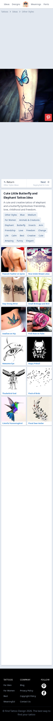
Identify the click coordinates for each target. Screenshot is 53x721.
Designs (16, 4)
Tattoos (4, 11)
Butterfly (21, 225)
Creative (31, 235)
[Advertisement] (26, 41)
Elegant (30, 240)
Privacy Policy (26, 690)
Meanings (36, 4)
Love (21, 230)
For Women (10, 220)
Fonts (46, 4)
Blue (22, 214)
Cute (41, 235)
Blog (22, 685)
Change (42, 230)
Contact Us (25, 701)
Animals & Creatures (29, 220)
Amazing (9, 240)
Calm (14, 235)
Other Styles (28, 11)
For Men (8, 685)
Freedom (30, 230)
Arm (41, 225)
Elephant (9, 225)
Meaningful (9, 701)
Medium (32, 214)
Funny (20, 240)
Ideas (7, 4)
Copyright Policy (28, 696)
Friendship (10, 230)
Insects (32, 225)
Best (22, 235)
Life (6, 235)
